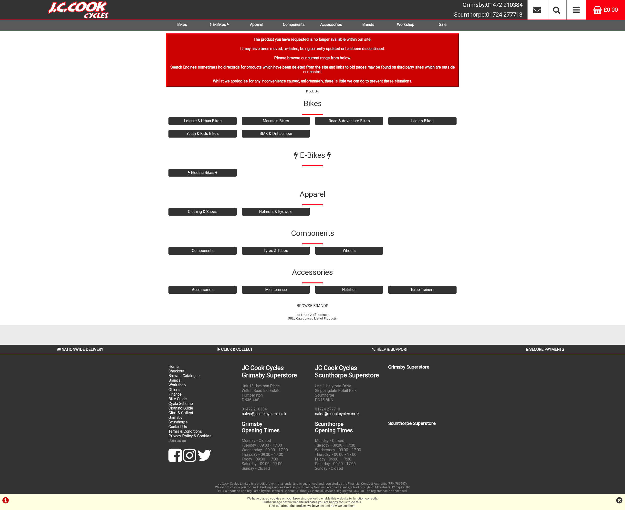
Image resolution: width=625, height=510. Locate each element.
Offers (174, 389)
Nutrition (349, 289)
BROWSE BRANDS (312, 305)
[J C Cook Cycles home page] (78, 10)
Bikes (182, 24)
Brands (368, 24)
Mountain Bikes (276, 121)
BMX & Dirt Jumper (276, 133)
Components (294, 24)
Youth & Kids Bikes (203, 133)
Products (312, 91)
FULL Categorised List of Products (312, 318)
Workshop (405, 24)
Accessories (331, 24)
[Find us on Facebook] (175, 459)
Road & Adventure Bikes (349, 121)
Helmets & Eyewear (276, 211)
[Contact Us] (537, 10)
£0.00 (610, 9)
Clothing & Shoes (202, 211)
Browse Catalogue (184, 375)
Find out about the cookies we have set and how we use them (312, 506)
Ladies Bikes (422, 121)
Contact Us (177, 426)
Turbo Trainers (422, 289)
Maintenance (276, 289)
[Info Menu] (576, 10)
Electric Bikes (202, 172)
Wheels (349, 250)
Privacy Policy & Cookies (189, 436)
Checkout (176, 371)
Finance (175, 394)
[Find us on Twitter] (204, 459)
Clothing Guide (180, 408)
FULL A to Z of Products (312, 315)
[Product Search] (556, 10)
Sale (443, 24)
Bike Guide (177, 399)
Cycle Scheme (180, 403)
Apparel (256, 24)
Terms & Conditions (185, 431)
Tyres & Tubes (276, 250)
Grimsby (492, 4)
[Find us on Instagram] (189, 459)
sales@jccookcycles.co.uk (264, 413)
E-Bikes (219, 24)
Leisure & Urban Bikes (203, 121)
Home (173, 366)
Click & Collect (180, 412)
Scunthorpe (488, 14)
